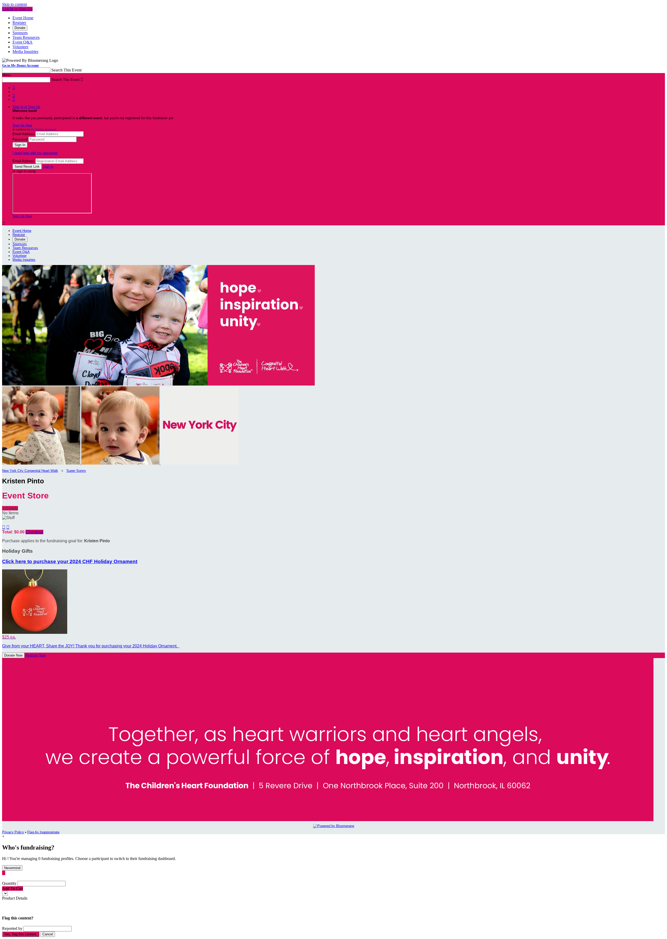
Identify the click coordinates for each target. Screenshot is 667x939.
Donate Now (13, 655)
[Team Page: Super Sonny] (120, 463)
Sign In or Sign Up (26, 107)
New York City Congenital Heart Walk (30, 471)
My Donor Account (43, 129)
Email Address (23, 134)
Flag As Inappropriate (43, 832)
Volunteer (20, 47)
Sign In (48, 166)
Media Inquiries (25, 51)
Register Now (36, 655)
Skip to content (14, 4)
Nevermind (12, 868)
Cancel (47, 934)
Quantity (9, 883)
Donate (20, 28)
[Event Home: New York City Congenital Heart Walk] (199, 463)
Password (20, 139)
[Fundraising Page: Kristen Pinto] (41, 463)
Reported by (12, 928)
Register (19, 22)
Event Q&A (23, 42)
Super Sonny (76, 471)
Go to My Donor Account (20, 65)
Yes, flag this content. (20, 934)
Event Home (23, 18)
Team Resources (26, 37)
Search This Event (66, 70)
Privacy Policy (13, 832)
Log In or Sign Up (17, 9)
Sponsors (20, 33)
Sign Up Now (22, 125)
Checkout (34, 532)
